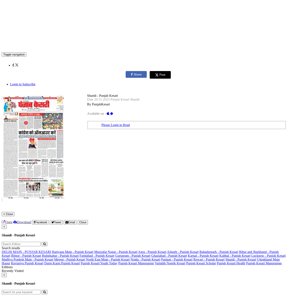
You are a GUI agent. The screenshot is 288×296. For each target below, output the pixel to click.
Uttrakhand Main (268, 259)
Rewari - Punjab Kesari (209, 259)
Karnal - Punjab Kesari (203, 255)
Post (162, 74)
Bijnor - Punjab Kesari (26, 255)
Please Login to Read (115, 125)
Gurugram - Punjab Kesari (132, 255)
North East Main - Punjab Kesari (108, 259)
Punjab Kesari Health (231, 263)
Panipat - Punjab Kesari (176, 259)
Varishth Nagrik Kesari (170, 263)
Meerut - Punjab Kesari (69, 259)
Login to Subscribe (22, 84)
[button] (15, 65)
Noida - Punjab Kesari (145, 259)
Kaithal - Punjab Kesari (234, 255)
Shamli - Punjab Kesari (240, 259)
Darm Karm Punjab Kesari (62, 263)
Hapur (6, 263)
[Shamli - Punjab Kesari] (144, 46)
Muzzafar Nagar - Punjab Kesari (115, 252)
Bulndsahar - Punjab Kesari (60, 255)
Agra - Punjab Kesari (152, 252)
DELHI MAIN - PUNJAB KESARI (26, 252)
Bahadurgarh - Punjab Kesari (218, 252)
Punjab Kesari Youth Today (99, 263)
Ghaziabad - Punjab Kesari (169, 255)
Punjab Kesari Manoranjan (136, 263)
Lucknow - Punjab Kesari (268, 255)
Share (138, 74)
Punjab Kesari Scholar (201, 263)
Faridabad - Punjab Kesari (96, 255)
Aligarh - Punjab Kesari (183, 252)
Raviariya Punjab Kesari (27, 263)
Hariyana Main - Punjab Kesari (72, 252)
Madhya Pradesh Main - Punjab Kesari (27, 259)
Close (82, 222)
